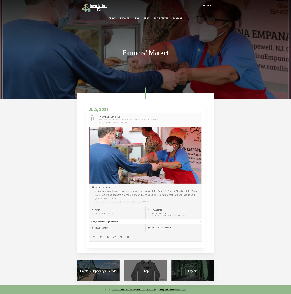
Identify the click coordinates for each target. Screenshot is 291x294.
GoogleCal (166, 228)
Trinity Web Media (166, 290)
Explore (192, 271)
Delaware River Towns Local (123, 290)
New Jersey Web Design (146, 290)
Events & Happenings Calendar (98, 271)
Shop (145, 271)
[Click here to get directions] (200, 221)
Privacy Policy (181, 290)
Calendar (156, 228)
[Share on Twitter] (101, 237)
